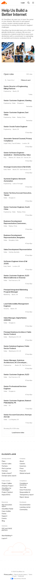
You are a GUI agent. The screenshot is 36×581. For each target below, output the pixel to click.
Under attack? (7, 473)
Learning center (25, 507)
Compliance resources (24, 484)
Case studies (6, 511)
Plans (3, 461)
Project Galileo (7, 483)
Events (4, 518)
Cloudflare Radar (7, 509)
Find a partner (6, 468)
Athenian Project (7, 486)
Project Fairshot (7, 492)
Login (23, 3)
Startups (5, 471)
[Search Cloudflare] (28, 3)
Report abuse (24, 497)
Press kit (23, 471)
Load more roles (18, 433)
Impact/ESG (6, 495)
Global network (25, 473)
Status (4, 514)
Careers (22, 464)
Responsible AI (25, 492)
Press (22, 468)
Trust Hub (23, 487)
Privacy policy (8, 574)
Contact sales (6, 464)
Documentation (25, 505)
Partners (5, 466)
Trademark (21, 576)
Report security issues (20, 574)
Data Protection (25, 490)
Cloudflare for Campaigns (6, 489)
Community (24, 509)
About (22, 461)
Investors (23, 466)
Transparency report (27, 495)
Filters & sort (26, 80)
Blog (3, 521)
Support (4, 516)
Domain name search (9, 476)
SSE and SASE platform (7, 529)
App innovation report (7, 505)
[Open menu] (33, 3)
